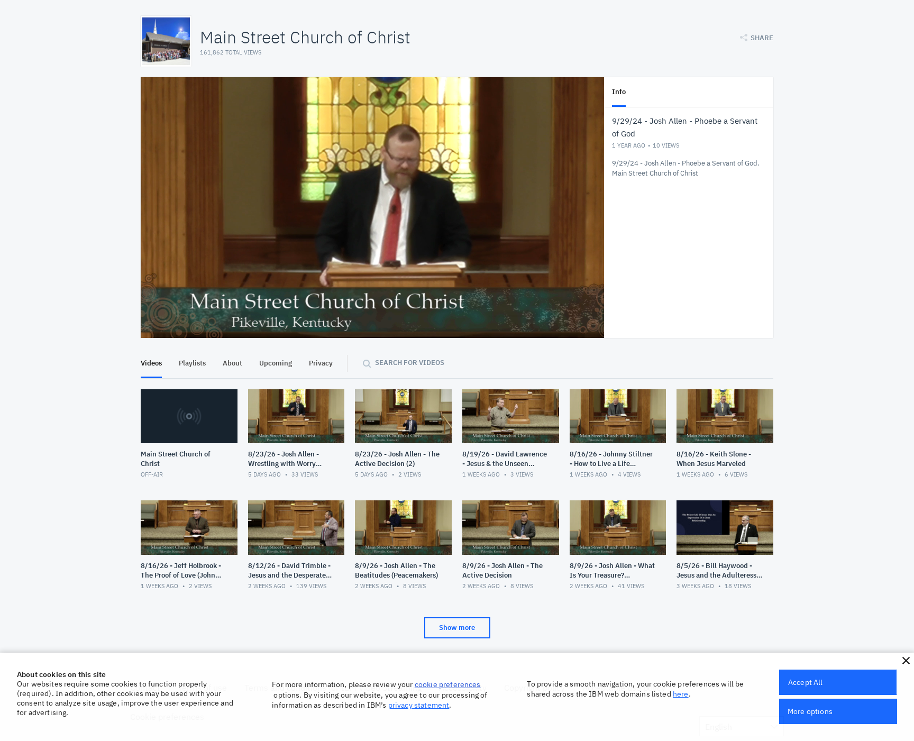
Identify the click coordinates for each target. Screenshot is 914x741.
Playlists (192, 363)
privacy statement (419, 705)
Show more (457, 627)
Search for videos (409, 362)
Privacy (321, 363)
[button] (906, 660)
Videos (151, 363)
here (681, 694)
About (232, 363)
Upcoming (275, 363)
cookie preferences (448, 684)
